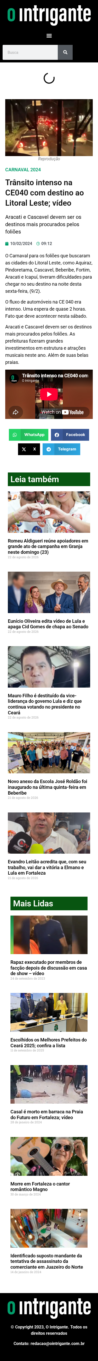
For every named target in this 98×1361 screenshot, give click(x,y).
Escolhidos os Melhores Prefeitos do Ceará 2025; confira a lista (48, 1042)
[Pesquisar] (65, 52)
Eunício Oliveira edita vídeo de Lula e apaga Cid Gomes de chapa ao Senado (48, 624)
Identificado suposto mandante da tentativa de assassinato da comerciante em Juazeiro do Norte (46, 1261)
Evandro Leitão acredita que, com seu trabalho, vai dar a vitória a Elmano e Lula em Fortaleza (47, 867)
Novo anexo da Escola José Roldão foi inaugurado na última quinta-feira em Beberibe (47, 787)
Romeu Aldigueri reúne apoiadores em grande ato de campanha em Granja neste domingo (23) (48, 546)
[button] (49, 35)
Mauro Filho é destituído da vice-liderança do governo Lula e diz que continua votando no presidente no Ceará (45, 704)
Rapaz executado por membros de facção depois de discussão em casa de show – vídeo (48, 967)
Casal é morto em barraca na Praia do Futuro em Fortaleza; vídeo (46, 1114)
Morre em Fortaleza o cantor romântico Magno (40, 1186)
